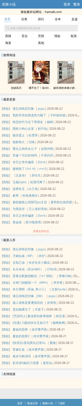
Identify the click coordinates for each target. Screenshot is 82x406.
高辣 (8, 36)
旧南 (32, 142)
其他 (41, 43)
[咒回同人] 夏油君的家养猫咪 (32, 316)
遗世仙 (47, 363)
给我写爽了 (37, 182)
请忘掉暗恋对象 (23, 108)
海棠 (8, 43)
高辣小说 (9, 4)
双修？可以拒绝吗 (25, 155)
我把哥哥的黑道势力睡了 (29, 115)
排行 (41, 19)
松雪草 (33, 135)
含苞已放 (19, 262)
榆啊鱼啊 (59, 323)
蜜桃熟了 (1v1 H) (24, 169)
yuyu (41, 108)
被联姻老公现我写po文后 (30, 202)
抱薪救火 (19, 142)
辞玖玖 (36, 175)
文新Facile (58, 289)
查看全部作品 (41, 231)
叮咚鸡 (51, 269)
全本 (58, 19)
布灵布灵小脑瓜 (39, 262)
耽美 (74, 36)
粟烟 (53, 343)
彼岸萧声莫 (39, 329)
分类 (24, 19)
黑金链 (17, 222)
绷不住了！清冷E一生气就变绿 (47, 88)
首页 (7, 19)
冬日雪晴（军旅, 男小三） (30, 289)
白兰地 (33, 189)
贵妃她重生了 (22, 309)
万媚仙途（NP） (24, 256)
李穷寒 (58, 282)
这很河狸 (47, 149)
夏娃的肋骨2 (21, 336)
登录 (67, 4)
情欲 (57, 36)
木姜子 (39, 309)
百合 (25, 36)
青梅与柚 (65, 276)
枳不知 (42, 128)
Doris (42, 162)
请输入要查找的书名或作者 (25, 28)
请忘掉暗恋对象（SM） (29, 296)
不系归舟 (47, 155)
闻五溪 (60, 316)
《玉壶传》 (20, 175)
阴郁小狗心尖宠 (23, 128)
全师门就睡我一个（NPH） (31, 282)
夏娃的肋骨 (20, 329)
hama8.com (53, 12)
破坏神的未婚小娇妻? (66, 88)
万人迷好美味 (38, 209)
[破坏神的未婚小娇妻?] (65, 83)
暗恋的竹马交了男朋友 (28, 122)
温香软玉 (19, 189)
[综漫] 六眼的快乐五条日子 (31, 323)
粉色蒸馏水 (30, 195)
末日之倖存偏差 (23, 215)
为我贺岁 (19, 209)
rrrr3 (42, 169)
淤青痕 (51, 303)
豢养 (16, 195)
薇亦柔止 (19, 135)
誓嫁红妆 (19, 349)
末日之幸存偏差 (23, 162)
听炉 (42, 256)
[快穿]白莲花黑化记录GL (29, 343)
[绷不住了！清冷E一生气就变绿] (41, 83)
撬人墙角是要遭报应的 (28, 303)
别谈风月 (16, 88)
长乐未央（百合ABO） (28, 269)
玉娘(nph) (19, 182)
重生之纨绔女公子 (25, 149)
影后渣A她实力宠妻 (26, 363)
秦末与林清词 (22, 356)
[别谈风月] (16, 83)
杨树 (50, 122)
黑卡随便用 (33, 222)
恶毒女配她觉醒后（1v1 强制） (34, 276)
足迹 (75, 19)
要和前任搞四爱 (61, 202)
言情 (41, 36)
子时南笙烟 (57, 115)
